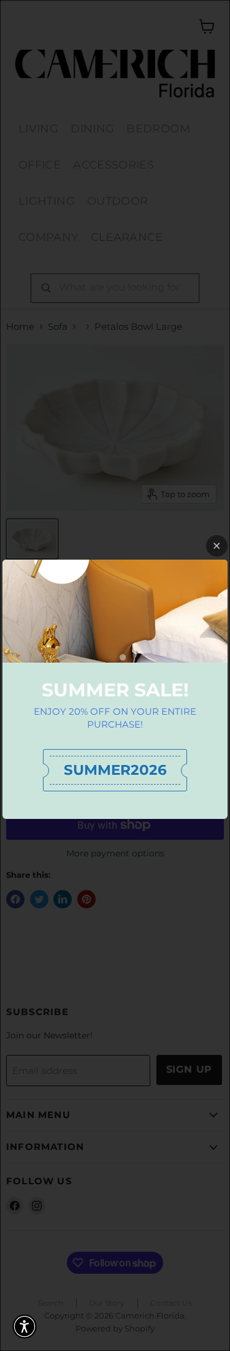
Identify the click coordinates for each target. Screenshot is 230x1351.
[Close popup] (217, 546)
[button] (24, 1326)
